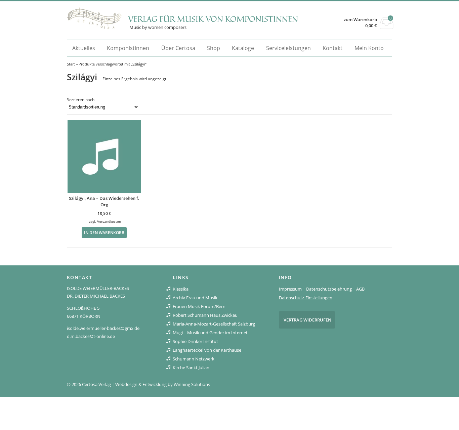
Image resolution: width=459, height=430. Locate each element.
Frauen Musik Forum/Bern (199, 306)
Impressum (290, 289)
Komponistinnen (128, 48)
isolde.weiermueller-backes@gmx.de (103, 328)
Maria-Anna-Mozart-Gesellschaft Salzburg (214, 324)
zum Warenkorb (360, 19)
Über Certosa (178, 48)
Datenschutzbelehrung (329, 289)
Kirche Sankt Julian (191, 367)
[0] (386, 27)
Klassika (181, 289)
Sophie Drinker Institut (195, 341)
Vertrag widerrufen (307, 320)
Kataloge (243, 48)
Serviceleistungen (288, 48)
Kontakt (332, 48)
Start (71, 64)
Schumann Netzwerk (193, 359)
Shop (213, 48)
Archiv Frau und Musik (195, 298)
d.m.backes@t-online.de (91, 336)
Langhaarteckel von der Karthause (207, 350)
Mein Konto (369, 48)
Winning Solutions (192, 384)
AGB (360, 289)
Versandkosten (109, 221)
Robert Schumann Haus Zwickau (205, 315)
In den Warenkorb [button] (104, 232)
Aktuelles (83, 48)
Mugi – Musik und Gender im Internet (210, 333)
